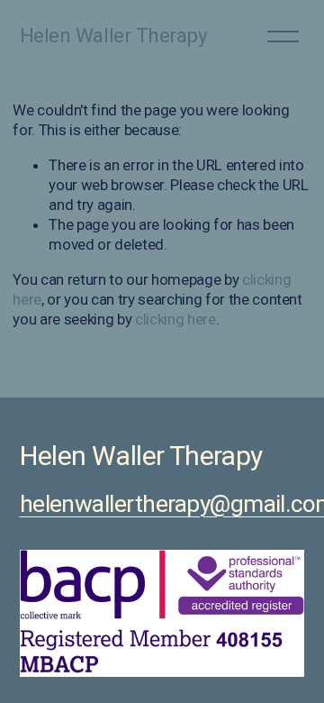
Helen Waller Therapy (114, 35)
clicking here (175, 319)
